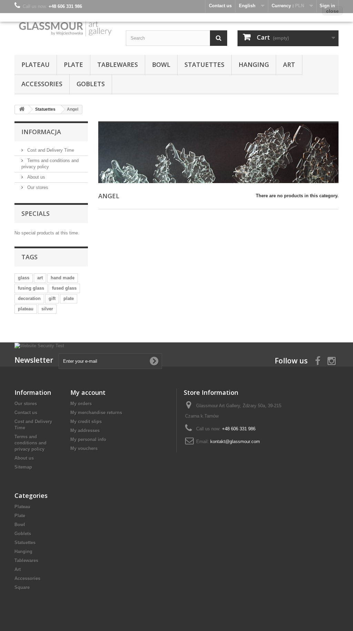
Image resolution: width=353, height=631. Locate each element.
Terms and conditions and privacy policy (30, 443)
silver (47, 308)
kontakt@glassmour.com (235, 441)
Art (289, 64)
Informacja (41, 132)
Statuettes (204, 64)
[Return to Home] (21, 109)
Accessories (41, 84)
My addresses (85, 430)
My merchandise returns (96, 412)
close (332, 11)
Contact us (25, 412)
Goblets (91, 84)
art (40, 277)
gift (52, 298)
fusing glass (31, 288)
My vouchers (84, 448)
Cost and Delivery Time (50, 150)
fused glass (64, 288)
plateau (25, 308)
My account (87, 392)
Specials (35, 213)
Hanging (254, 64)
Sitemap (23, 467)
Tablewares (117, 64)
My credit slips (86, 421)
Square (22, 587)
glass (23, 277)
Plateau (35, 64)
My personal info (88, 439)
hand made (62, 277)
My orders (81, 403)
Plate (73, 64)
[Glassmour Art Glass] (64, 28)
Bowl (161, 64)
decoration (29, 298)
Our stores (37, 187)
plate (68, 298)
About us (35, 177)
